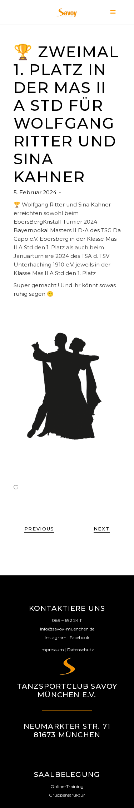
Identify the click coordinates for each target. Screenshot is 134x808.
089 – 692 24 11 (67, 620)
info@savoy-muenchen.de (67, 629)
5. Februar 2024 (36, 192)
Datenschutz (80, 649)
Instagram (55, 637)
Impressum (52, 649)
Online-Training (67, 786)
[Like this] (16, 487)
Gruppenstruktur (67, 795)
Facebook (79, 637)
